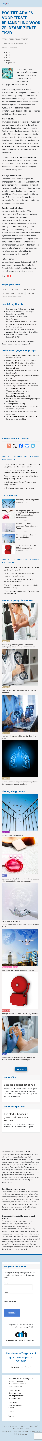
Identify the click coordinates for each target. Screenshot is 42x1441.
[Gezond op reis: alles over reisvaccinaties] (20, 947)
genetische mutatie (8, 293)
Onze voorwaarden (15, 1405)
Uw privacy (24, 1434)
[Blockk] (6, 3)
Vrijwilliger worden (15, 1386)
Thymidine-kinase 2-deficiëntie (12, 297)
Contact (11, 1408)
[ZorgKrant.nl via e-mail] (32, 446)
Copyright (14, 1431)
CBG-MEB (20, 293)
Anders (4, 875)
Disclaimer (6, 1431)
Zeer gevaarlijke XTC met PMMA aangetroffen (20, 1014)
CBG (9, 276)
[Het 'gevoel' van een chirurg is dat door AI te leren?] (20, 713)
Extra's (11, 1412)
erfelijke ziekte (16, 289)
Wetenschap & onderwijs (11, 921)
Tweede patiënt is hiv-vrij (15, 404)
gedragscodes (15, 1247)
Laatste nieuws (14, 1391)
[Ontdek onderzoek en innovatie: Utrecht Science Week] (20, 901)
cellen (5, 289)
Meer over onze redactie (17, 1384)
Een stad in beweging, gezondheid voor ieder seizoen (16, 1117)
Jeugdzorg (6, 832)
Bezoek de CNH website (15, 1341)
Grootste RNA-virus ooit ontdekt (18, 396)
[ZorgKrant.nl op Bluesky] (27, 446)
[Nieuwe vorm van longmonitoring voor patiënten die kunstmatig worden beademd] (20, 759)
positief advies (31, 293)
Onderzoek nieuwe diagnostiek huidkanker (21, 383)
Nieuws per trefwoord (16, 1396)
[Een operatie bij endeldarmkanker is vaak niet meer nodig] (20, 667)
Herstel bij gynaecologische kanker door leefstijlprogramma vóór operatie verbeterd (18, 645)
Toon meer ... (21, 1069)
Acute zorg (6, 1010)
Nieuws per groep (15, 1393)
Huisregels (23, 1431)
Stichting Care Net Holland (23, 1426)
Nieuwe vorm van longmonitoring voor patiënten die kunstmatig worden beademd (20, 783)
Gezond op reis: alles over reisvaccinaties (18, 970)
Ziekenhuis (13, 47)
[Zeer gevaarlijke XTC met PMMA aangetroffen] (20, 991)
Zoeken (11, 1416)
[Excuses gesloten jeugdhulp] (20, 812)
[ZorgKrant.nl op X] (15, 446)
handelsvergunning (30, 289)
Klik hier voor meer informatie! (21, 1367)
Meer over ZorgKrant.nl (17, 1381)
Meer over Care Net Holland (18, 1379)
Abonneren (12, 1313)
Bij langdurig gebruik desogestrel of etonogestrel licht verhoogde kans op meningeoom (20, 880)
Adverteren (13, 1402)
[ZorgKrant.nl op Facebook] (21, 446)
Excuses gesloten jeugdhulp (12, 835)
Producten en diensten (10, 967)
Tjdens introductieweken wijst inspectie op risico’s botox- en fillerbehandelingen (18, 1058)
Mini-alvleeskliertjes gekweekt (17, 381)
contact (12, 1249)
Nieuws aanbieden (15, 1398)
